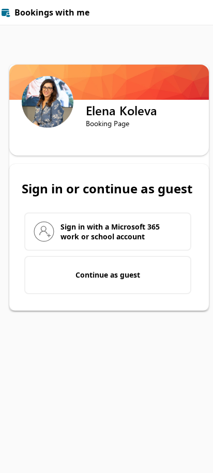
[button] (200, 12)
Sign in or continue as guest (107, 188)
